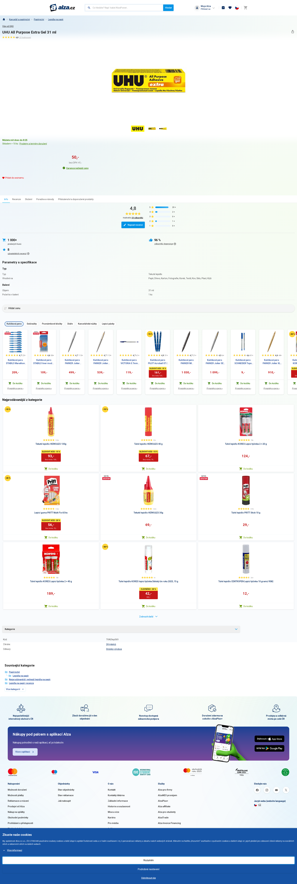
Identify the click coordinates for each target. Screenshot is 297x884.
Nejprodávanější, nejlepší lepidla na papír (30, 679)
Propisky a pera (15, 388)
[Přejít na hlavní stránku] (62, 8)
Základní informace (118, 801)
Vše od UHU (8, 26)
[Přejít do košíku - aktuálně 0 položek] (245, 8)
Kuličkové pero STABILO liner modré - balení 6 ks (43, 362)
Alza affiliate (164, 806)
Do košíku (53, 469)
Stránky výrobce (114, 649)
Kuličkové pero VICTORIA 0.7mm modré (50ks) (129, 362)
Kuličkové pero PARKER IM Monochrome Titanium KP (186, 362)
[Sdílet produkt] (293, 32)
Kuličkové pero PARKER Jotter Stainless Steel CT (72, 362)
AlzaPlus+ (163, 801)
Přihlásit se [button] (205, 9)
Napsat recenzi (135, 225)
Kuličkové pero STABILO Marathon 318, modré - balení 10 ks (15, 362)
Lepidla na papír (55, 19)
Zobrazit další (146, 616)
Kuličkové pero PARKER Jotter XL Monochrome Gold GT (271, 362)
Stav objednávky (66, 790)
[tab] (6, 199)
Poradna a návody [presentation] (45, 199)
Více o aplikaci (22, 752)
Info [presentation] (6, 199)
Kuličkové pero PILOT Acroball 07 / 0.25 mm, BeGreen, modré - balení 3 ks (157, 362)
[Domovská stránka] (3, 19)
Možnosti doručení (17, 790)
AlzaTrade (163, 817)
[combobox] (124, 7)
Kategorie (10, 629)
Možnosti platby (16, 795)
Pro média (113, 823)
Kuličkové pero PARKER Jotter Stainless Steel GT (101, 362)
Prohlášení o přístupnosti (20, 823)
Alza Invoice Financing (169, 823)
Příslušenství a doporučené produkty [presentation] (76, 199)
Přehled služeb (15, 828)
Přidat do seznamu (14, 178)
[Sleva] (150, 334)
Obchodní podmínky (18, 817)
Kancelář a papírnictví (19, 19)
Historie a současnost (119, 806)
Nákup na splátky (16, 812)
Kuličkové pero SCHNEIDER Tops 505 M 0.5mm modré (243, 362)
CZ (259, 805)
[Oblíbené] (230, 8)
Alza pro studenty (167, 812)
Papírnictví (39, 19)
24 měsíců (111, 644)
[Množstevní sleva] (7, 333)
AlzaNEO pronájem (167, 795)
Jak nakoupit (64, 801)
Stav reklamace (65, 795)
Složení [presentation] (28, 199)
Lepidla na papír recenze (21, 683)
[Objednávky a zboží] (223, 8)
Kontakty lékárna (116, 795)
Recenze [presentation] (16, 199)
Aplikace (112, 828)
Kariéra (111, 817)
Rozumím (148, 860)
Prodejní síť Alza (16, 806)
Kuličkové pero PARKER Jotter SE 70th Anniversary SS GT (214, 362)
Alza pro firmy (165, 790)
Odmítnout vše (148, 878)
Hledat (168, 7)
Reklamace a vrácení (18, 801)
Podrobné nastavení (148, 869)
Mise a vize (113, 812)
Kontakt (111, 790)
